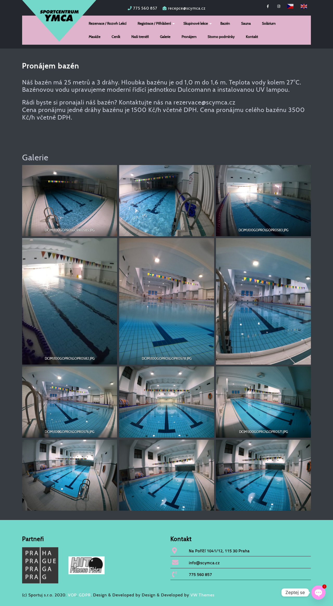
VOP (72, 594)
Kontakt (252, 36)
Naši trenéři (140, 36)
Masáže (94, 36)
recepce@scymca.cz (187, 8)
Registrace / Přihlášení (154, 23)
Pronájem (189, 36)
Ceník (116, 36)
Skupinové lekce (195, 23)
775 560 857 (145, 8)
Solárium (269, 23)
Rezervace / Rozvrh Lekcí (107, 23)
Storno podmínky (221, 36)
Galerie (165, 36)
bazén (43, 82)
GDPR (85, 594)
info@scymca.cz (204, 563)
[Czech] (290, 5)
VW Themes (202, 594)
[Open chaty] (318, 592)
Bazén (225, 23)
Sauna (246, 23)
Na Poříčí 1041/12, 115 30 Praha (219, 551)
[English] (304, 5)
